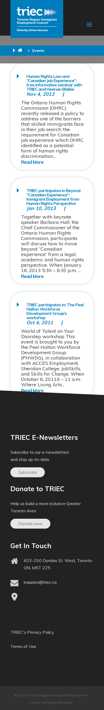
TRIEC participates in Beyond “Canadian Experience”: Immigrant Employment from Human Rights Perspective (53, 197)
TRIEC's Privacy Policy (32, 632)
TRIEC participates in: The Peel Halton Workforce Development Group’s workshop (54, 311)
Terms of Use (23, 646)
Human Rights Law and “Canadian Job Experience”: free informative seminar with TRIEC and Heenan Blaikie (54, 83)
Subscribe (27, 472)
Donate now (30, 523)
